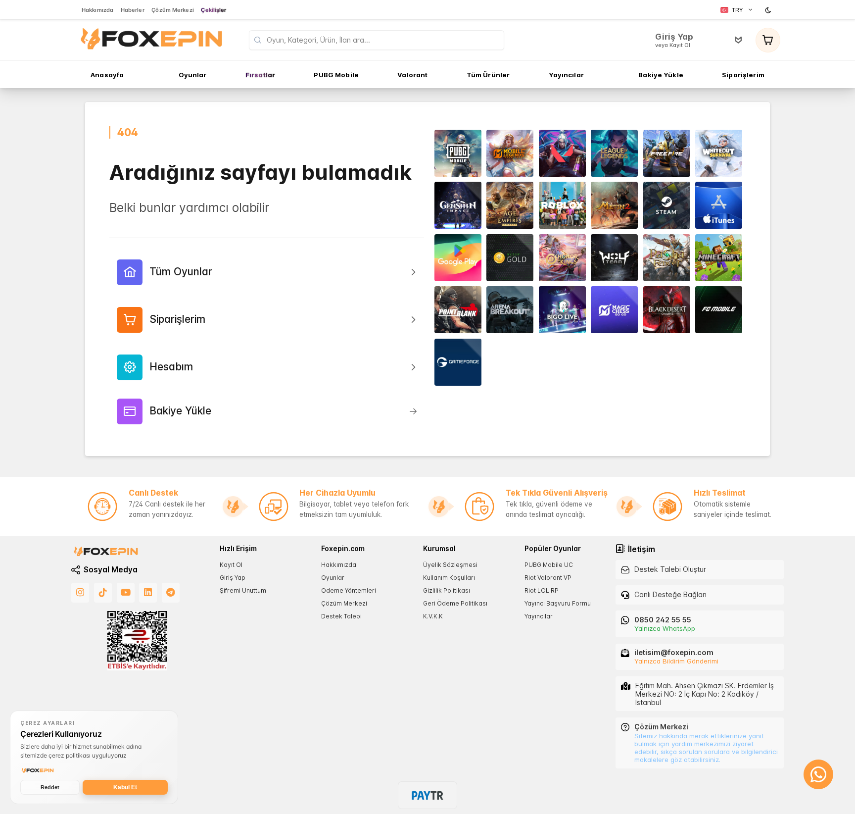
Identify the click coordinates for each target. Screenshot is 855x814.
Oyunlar (332, 577)
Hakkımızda (338, 564)
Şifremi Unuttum (243, 590)
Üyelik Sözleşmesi (450, 564)
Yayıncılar (538, 616)
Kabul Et (125, 787)
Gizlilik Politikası (446, 590)
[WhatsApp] (818, 774)
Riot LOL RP (541, 590)
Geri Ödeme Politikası (455, 603)
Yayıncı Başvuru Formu (557, 603)
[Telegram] (171, 593)
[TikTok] (103, 593)
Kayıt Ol (231, 564)
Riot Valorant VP (547, 577)
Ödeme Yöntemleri (348, 590)
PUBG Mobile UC (548, 564)
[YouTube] (126, 593)
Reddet (50, 787)
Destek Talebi (341, 616)
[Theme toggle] (769, 10)
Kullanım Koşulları (449, 577)
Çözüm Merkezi (344, 603)
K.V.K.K (433, 616)
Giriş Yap (232, 577)
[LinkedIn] (148, 593)
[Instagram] (80, 593)
